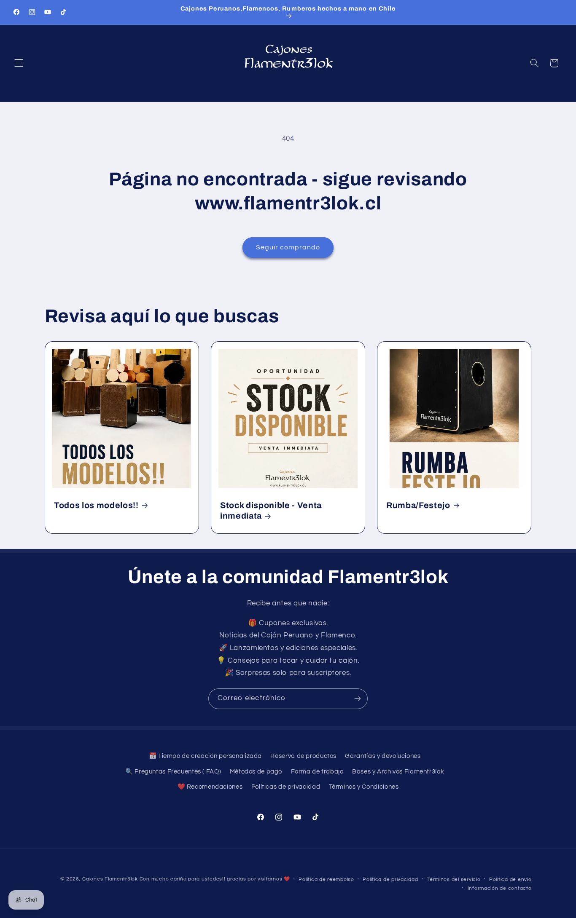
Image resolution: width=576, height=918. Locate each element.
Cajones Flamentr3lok (110, 879)
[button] (18, 63)
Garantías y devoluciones (382, 756)
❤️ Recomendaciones (210, 787)
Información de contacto (500, 888)
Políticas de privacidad (285, 787)
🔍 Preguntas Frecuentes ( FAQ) (173, 771)
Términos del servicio (453, 879)
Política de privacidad (390, 879)
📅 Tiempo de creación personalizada (205, 756)
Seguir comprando (288, 247)
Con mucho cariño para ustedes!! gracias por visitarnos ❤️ (215, 879)
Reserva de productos (303, 756)
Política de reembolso (326, 879)
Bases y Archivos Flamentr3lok (398, 771)
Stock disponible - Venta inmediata (271, 510)
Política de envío (510, 879)
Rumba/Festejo (418, 504)
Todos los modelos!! (96, 504)
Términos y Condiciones (364, 787)
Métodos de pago (256, 771)
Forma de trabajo (317, 771)
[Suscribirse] (357, 698)
